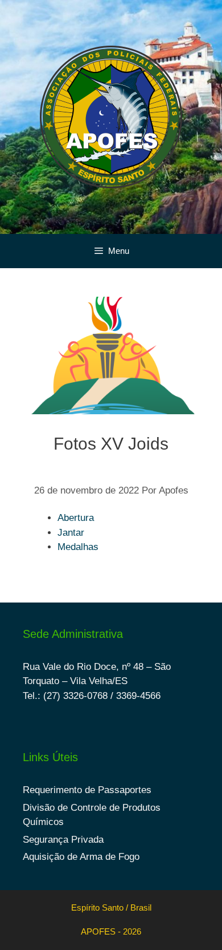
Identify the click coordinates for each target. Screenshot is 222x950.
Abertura (75, 517)
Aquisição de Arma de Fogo (81, 856)
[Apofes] (111, 116)
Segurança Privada (63, 839)
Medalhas (77, 546)
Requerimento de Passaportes (87, 790)
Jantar (70, 532)
